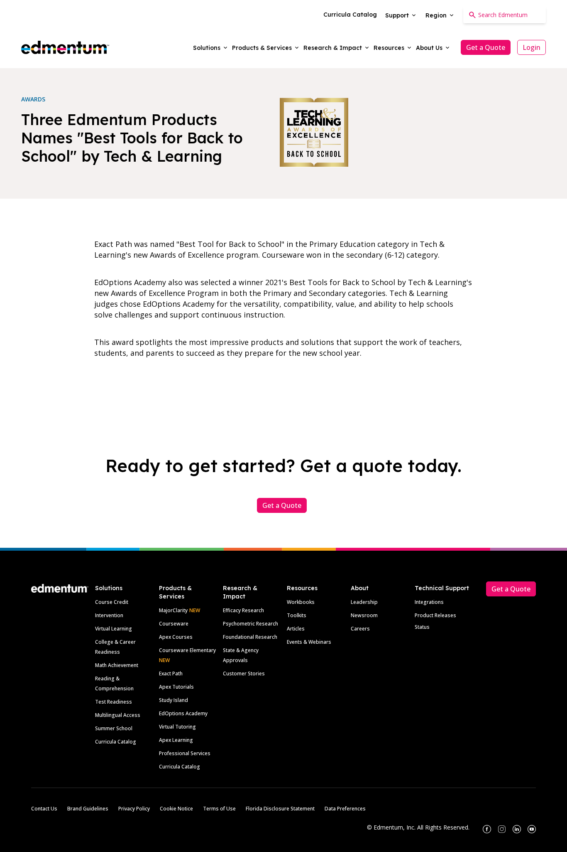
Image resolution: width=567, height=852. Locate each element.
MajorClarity (173, 610)
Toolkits (296, 615)
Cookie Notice (176, 808)
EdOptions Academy (183, 713)
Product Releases (435, 615)
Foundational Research (250, 636)
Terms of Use (219, 808)
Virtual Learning (113, 628)
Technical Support (442, 588)
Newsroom (364, 615)
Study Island (173, 700)
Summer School (113, 728)
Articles (296, 628)
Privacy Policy (134, 808)
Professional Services (184, 753)
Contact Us (44, 808)
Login (531, 47)
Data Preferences (345, 808)
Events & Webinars (309, 641)
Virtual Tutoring (177, 726)
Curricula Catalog (115, 741)
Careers (360, 628)
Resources (302, 588)
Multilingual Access (117, 715)
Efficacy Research (243, 610)
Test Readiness (113, 701)
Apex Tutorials (176, 686)
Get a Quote (485, 47)
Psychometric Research (250, 623)
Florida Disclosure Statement (280, 808)
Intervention (109, 615)
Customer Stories (244, 673)
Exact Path (171, 673)
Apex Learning (176, 740)
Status (422, 626)
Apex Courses (176, 636)
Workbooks (301, 602)
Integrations (429, 602)
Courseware (173, 623)
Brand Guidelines (87, 808)
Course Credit (111, 602)
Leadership (364, 602)
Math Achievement (116, 665)
